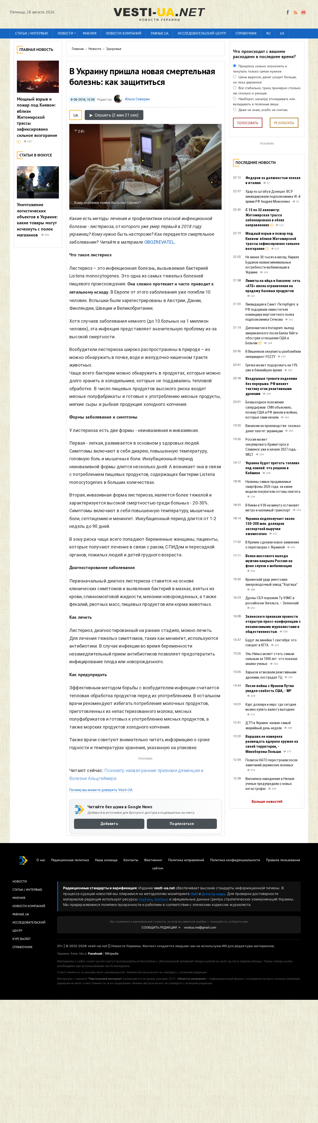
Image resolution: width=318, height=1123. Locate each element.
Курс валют (21, 939)
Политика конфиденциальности (235, 860)
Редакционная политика (70, 860)
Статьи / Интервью (27, 890)
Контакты (130, 860)
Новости (65, 34)
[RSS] (295, 12)
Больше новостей (267, 801)
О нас (41, 860)
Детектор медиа (213, 894)
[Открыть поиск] (303, 12)
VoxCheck (161, 899)
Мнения (89, 34)
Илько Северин (137, 99)
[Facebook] (287, 12)
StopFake (145, 899)
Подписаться (182, 824)
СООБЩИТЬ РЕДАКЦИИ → (161, 927)
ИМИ (194, 894)
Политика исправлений (186, 860)
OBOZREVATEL (159, 242)
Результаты (284, 123)
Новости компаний (123, 34)
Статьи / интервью (31, 34)
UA (282, 34)
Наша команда (106, 860)
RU (268, 34)
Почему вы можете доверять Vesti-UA (100, 790)
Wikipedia (112, 953)
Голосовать (247, 123)
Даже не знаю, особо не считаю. (263, 110)
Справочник (246, 34)
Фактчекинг (153, 860)
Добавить (109, 824)
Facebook (95, 953)
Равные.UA (159, 34)
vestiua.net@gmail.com (200, 927)
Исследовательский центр (202, 34)
